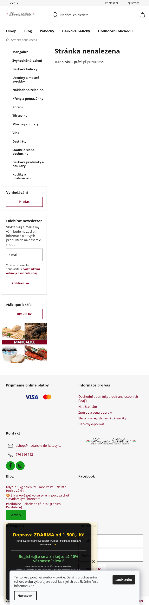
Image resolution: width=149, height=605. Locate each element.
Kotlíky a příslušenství (22, 176)
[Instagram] (20, 465)
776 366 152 (24, 455)
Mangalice (20, 52)
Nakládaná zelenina (28, 90)
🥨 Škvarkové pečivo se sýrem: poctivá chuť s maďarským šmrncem (37, 497)
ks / (24, 314)
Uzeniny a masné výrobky (25, 79)
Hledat (24, 202)
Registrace (132, 3)
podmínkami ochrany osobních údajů (23, 271)
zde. (32, 586)
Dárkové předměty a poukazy (28, 164)
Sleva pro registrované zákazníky (102, 418)
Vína (15, 133)
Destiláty (19, 141)
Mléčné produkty (25, 124)
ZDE (53, 544)
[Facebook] (10, 465)
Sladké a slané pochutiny (23, 152)
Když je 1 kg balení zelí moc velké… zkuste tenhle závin (36, 488)
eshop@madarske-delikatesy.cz (39, 446)
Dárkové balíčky (24, 69)
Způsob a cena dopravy (95, 412)
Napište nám (87, 406)
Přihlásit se (20, 283)
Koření (17, 107)
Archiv (16, 515)
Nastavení (25, 596)
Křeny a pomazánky (27, 98)
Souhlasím (123, 580)
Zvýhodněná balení (27, 61)
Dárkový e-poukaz (91, 424)
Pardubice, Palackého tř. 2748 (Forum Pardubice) (33, 505)
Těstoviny (19, 116)
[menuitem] (11, 31)
